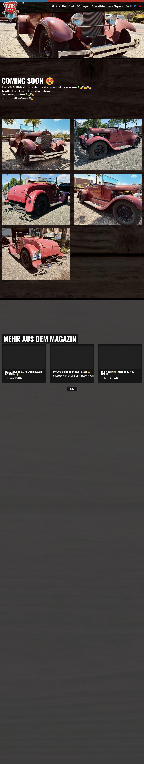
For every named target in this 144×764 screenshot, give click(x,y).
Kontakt (129, 6)
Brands (71, 6)
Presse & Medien (98, 6)
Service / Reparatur (115, 6)
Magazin (86, 6)
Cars (58, 6)
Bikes (64, 6)
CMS (78, 6)
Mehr (72, 389)
